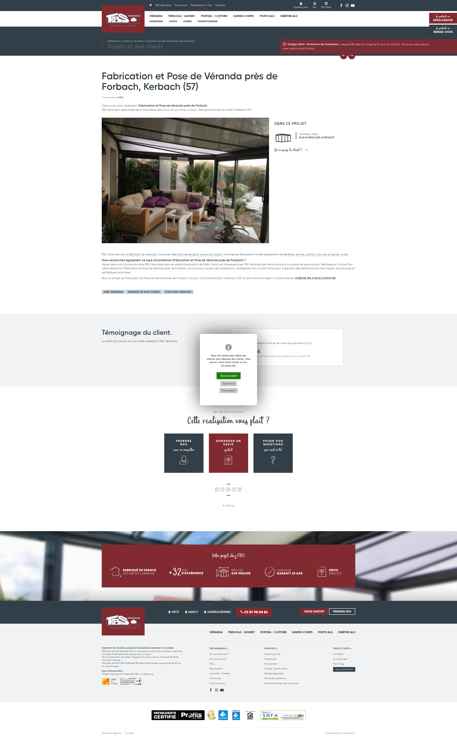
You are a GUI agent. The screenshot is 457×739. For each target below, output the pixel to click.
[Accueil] (150, 5)
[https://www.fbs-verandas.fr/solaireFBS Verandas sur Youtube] (353, 5)
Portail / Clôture (214, 16)
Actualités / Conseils (220, 673)
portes (300, 254)
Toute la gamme (272, 654)
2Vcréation (349, 733)
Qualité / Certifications (275, 668)
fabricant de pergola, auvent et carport (197, 254)
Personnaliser (229, 390)
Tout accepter (228, 375)
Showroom (181, 5)
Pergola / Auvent (182, 16)
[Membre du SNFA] (282, 715)
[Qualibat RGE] (236, 715)
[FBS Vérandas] (123, 19)
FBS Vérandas (163, 5)
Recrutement (216, 668)
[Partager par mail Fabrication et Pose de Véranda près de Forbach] (239, 490)
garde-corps (339, 254)
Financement (270, 663)
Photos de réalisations (275, 678)
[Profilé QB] (250, 715)
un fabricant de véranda (140, 254)
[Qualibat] (223, 715)
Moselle (105, 674)
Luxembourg (147, 674)
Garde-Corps (243, 16)
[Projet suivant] (351, 55)
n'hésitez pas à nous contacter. (316, 278)
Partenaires (215, 678)
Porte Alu (267, 16)
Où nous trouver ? (218, 659)
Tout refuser (228, 383)
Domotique (156, 21)
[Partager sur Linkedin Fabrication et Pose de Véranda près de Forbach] (234, 490)
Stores (187, 21)
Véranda (155, 16)
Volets (173, 21)
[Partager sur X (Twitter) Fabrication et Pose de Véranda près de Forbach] (228, 490)
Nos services (270, 659)
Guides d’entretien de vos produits (281, 683)
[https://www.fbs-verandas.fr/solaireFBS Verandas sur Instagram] (347, 5)
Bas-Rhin (135, 674)
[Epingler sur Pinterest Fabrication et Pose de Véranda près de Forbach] (222, 490)
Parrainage (338, 663)
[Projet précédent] (343, 55)
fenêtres (289, 254)
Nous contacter (217, 683)
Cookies (129, 733)
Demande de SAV (344, 669)
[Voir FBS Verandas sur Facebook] (341, 5)
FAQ (212, 663)
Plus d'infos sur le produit (317, 137)
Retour (230, 505)
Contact (220, 5)
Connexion (338, 654)
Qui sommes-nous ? (219, 654)
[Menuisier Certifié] (178, 715)
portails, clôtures (316, 254)
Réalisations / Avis (201, 5)
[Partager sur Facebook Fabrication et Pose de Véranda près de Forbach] (217, 490)
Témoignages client (273, 673)
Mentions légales (111, 733)
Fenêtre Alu (288, 16)
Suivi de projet (340, 659)
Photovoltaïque (207, 21)
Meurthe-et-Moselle (120, 674)
